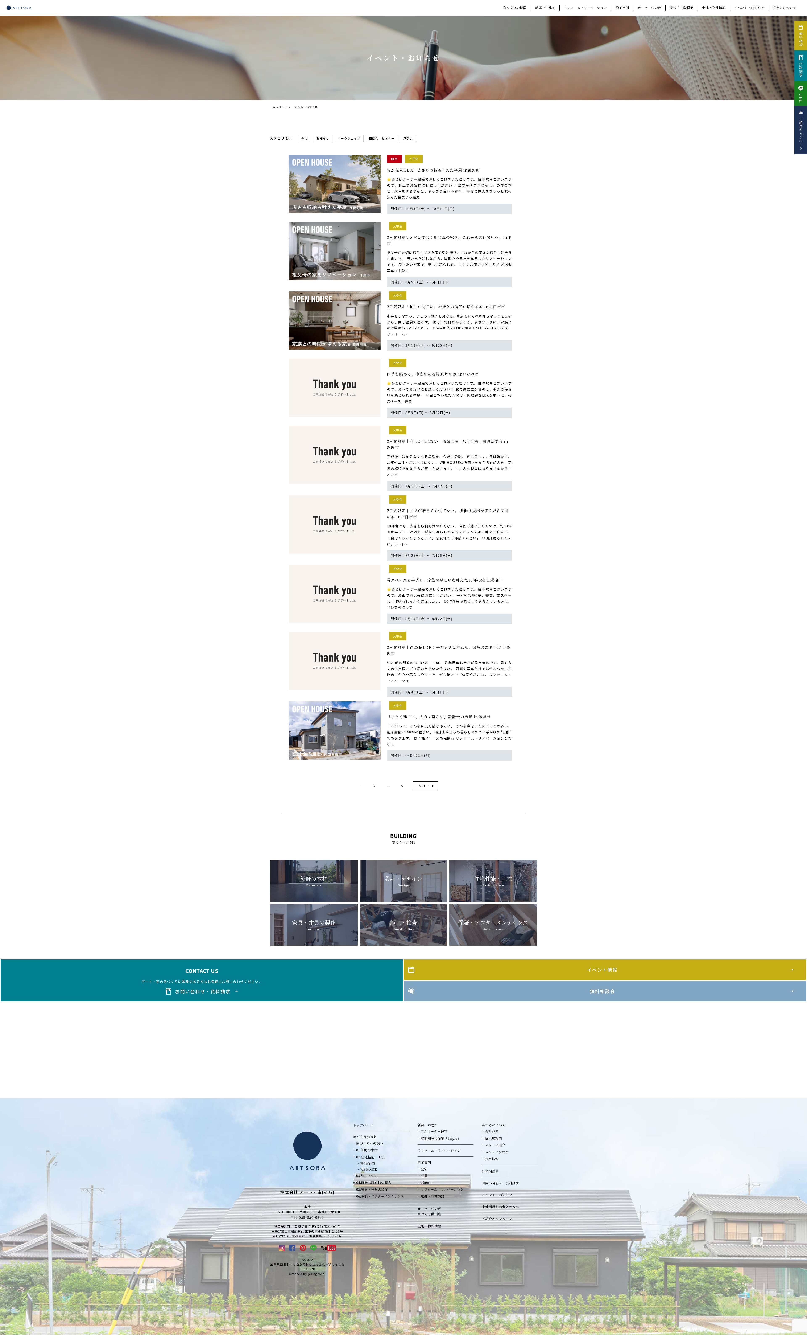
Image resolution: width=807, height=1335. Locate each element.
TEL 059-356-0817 (307, 1217)
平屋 (424, 1175)
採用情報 (491, 1158)
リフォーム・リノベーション (585, 7)
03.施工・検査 (367, 1175)
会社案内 (491, 1131)
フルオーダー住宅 (434, 1131)
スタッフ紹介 (495, 1145)
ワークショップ (349, 138)
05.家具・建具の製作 (372, 1189)
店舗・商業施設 (432, 1196)
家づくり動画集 (681, 7)
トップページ (278, 107)
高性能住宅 (367, 1163)
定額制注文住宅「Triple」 (441, 1138)
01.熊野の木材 (367, 1150)
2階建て (427, 1182)
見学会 (408, 138)
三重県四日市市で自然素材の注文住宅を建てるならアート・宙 (307, 1266)
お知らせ (322, 138)
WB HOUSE (368, 1169)
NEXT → (426, 785)
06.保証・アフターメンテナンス (380, 1196)
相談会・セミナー (382, 138)
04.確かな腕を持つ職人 (373, 1182)
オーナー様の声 (649, 7)
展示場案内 (493, 1138)
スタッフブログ (497, 1152)
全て (304, 138)
